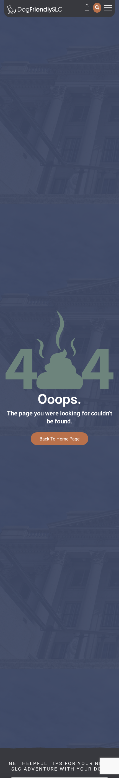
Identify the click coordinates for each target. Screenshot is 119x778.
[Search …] (97, 8)
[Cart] (86, 7)
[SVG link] (34, 10)
